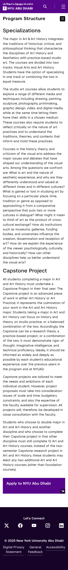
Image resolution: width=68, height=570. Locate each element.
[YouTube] (34, 526)
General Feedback (35, 549)
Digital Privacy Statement (14, 549)
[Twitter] (6, 526)
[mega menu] (62, 7)
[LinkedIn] (61, 526)
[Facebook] (20, 526)
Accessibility (55, 547)
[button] (45, 7)
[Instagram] (48, 526)
